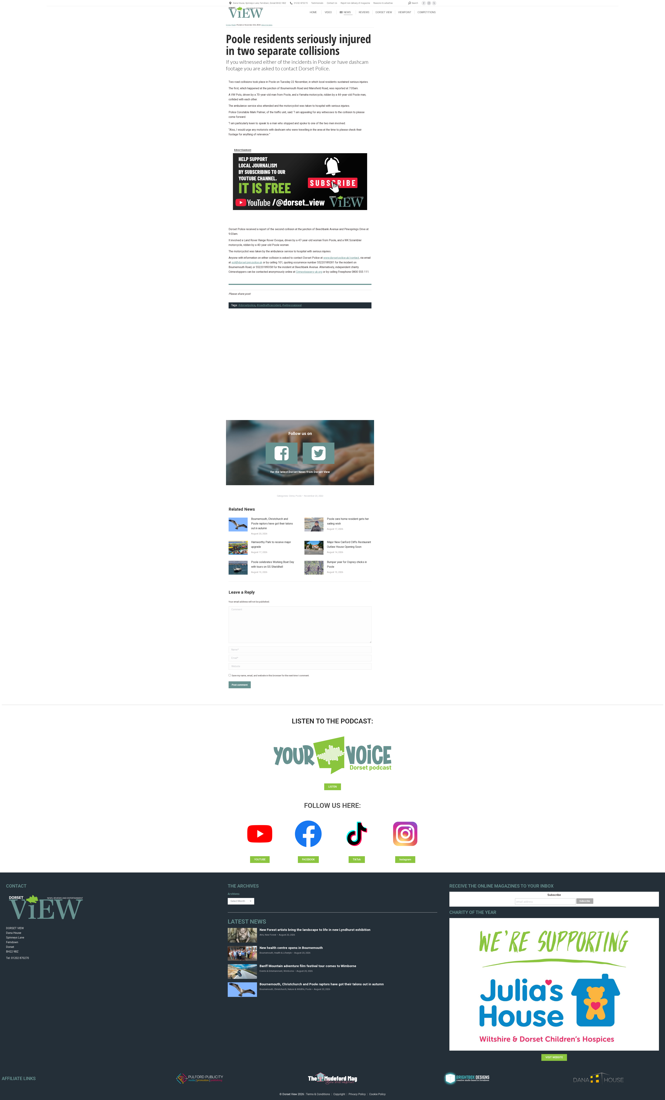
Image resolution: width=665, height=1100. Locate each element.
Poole (233, 25)
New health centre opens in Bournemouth (291, 948)
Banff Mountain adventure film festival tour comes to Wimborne (308, 966)
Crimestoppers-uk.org (309, 272)
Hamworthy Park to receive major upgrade (271, 544)
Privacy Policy (357, 1094)
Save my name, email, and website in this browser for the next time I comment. (270, 675)
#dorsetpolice (246, 305)
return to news (266, 25)
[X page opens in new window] (434, 3)
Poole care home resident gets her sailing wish (348, 521)
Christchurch (280, 989)
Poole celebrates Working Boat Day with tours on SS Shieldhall (272, 564)
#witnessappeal (292, 305)
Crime (228, 25)
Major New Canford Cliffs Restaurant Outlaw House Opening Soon (349, 544)
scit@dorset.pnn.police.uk (247, 262)
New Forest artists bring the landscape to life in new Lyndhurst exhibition (315, 930)
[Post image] (238, 524)
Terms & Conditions (318, 1094)
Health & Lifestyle (283, 952)
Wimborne (288, 971)
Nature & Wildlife (296, 989)
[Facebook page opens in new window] (424, 3)
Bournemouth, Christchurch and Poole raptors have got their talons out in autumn (272, 523)
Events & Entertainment (271, 971)
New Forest (270, 934)
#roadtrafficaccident (269, 305)
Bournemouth (266, 952)
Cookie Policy (377, 1094)
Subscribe (554, 894)
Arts (262, 934)
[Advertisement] (300, 366)
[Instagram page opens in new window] (429, 3)
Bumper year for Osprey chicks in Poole (347, 564)
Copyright (339, 1094)
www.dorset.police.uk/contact (341, 258)
